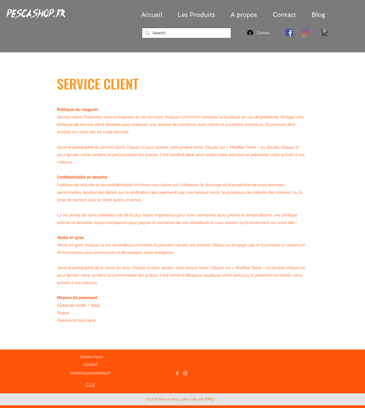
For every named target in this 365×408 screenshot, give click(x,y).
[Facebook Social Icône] (289, 32)
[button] (196, 14)
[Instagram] (305, 32)
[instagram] (185, 373)
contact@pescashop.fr (90, 373)
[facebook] (177, 373)
